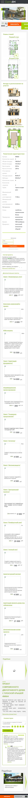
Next (24, 13)
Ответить (6, 743)
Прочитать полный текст (8, 268)
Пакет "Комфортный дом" (12, 522)
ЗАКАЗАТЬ (14, 24)
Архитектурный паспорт (12, 574)
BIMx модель (8, 331)
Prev (3, 13)
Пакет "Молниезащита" (11, 465)
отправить (7, 730)
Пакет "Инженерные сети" (12, 277)
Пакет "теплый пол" (10, 550)
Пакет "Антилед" (9, 441)
